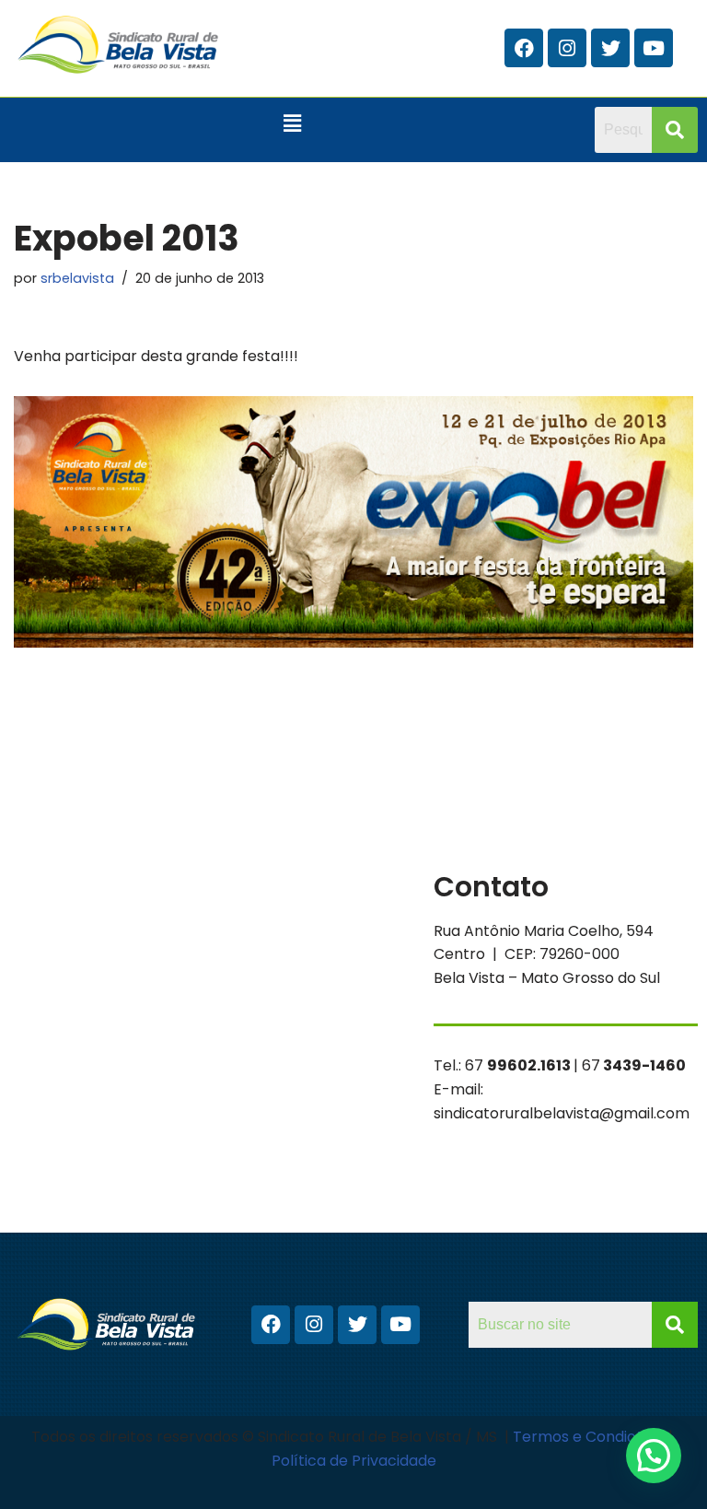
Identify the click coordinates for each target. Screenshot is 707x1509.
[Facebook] (523, 48)
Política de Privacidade (354, 1460)
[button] (292, 124)
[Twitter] (610, 48)
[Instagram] (567, 48)
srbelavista (77, 278)
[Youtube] (653, 48)
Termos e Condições (589, 1436)
